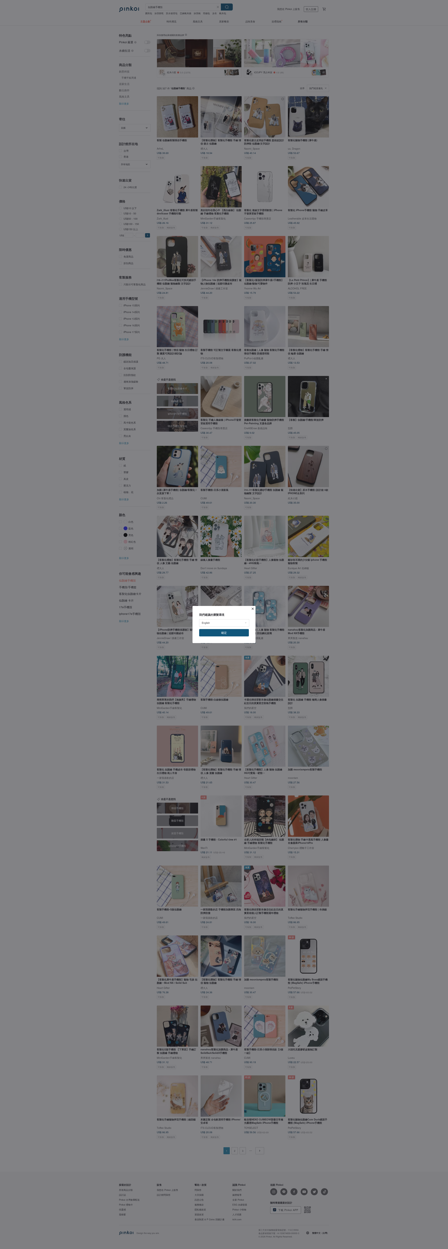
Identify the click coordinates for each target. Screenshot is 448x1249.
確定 (224, 633)
